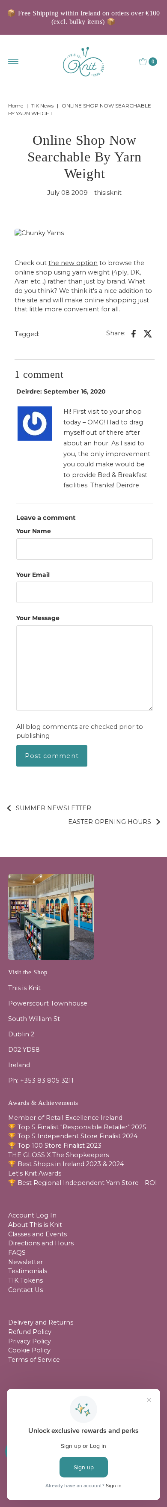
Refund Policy (29, 1332)
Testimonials (27, 1271)
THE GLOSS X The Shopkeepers (58, 1155)
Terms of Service (34, 1360)
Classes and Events (37, 1234)
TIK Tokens (25, 1280)
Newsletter (25, 1262)
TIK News (42, 105)
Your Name (33, 531)
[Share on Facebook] (133, 333)
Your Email (33, 575)
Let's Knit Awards (34, 1173)
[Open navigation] (13, 61)
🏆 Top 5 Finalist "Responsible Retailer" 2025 (77, 1127)
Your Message (38, 618)
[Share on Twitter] (148, 333)
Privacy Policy (29, 1341)
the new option (73, 263)
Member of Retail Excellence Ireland (65, 1118)
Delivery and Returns (40, 1322)
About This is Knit (35, 1225)
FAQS (17, 1252)
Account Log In (32, 1215)
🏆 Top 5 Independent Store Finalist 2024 (72, 1136)
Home (15, 105)
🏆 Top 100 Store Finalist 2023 (54, 1145)
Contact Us (25, 1290)
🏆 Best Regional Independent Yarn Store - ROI (82, 1183)
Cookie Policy (29, 1350)
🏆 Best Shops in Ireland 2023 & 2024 (66, 1164)
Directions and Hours (41, 1243)
